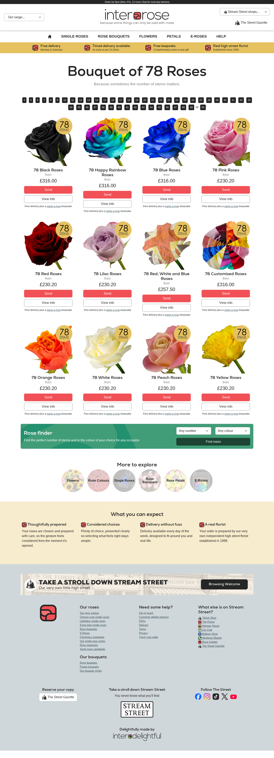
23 (168, 100)
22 (160, 100)
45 (159, 107)
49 (191, 107)
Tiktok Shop (208, 617)
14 (96, 100)
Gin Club (206, 629)
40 (119, 107)
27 (201, 100)
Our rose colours (89, 613)
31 (233, 100)
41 (127, 107)
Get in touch (146, 613)
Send (48, 189)
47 (175, 107)
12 (80, 100)
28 (209, 100)
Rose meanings (89, 645)
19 (136, 100)
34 (71, 107)
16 (112, 100)
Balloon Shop (209, 633)
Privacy (143, 633)
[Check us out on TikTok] (216, 696)
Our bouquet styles (91, 670)
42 (135, 107)
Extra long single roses (93, 625)
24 (177, 100)
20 (144, 100)
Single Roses (74, 36)
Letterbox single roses (93, 621)
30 (225, 100)
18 (128, 100)
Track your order (148, 637)
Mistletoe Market (211, 637)
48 (183, 107)
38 (103, 107)
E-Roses (199, 36)
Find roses (213, 441)
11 (72, 100)
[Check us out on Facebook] (198, 696)
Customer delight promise (154, 617)
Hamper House (210, 625)
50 (203, 107)
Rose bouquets (88, 629)
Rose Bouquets (114, 36)
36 (87, 107)
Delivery (143, 625)
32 (241, 100)
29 (217, 100)
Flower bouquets (89, 666)
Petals (174, 36)
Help (221, 36)
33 (249, 100)
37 (95, 107)
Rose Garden (209, 641)
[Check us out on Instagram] (207, 696)
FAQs (142, 621)
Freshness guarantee (92, 637)
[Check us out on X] (224, 696)
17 (120, 100)
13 (88, 100)
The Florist (208, 621)
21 (152, 100)
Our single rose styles (92, 641)
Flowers (148, 36)
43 (143, 107)
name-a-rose (54, 206)
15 (104, 100)
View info (48, 199)
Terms (142, 629)
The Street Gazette (253, 22)
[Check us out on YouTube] (233, 696)
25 (185, 100)
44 (151, 107)
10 (64, 100)
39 (111, 107)
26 (193, 100)
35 (79, 107)
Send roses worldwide (92, 649)
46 (167, 107)
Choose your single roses (94, 617)
